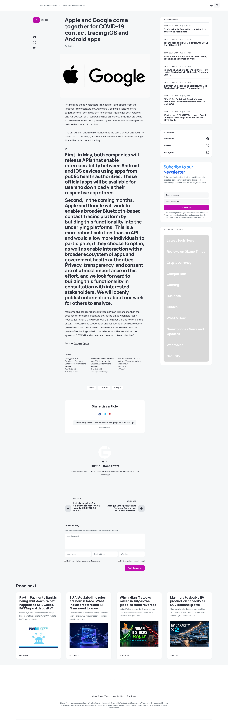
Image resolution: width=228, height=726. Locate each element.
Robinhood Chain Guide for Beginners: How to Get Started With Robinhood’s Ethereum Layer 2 (186, 72)
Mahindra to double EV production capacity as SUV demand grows (187, 601)
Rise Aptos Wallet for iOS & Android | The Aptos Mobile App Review (129, 361)
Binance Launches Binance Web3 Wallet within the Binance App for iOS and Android (102, 362)
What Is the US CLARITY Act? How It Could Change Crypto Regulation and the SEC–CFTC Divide (185, 117)
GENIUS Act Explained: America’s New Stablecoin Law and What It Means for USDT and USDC (186, 101)
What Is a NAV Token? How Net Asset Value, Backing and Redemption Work (185, 57)
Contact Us (118, 696)
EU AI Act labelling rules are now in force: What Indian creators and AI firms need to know (88, 602)
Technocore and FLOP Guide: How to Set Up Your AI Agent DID (186, 44)
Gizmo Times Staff (105, 466)
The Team (131, 696)
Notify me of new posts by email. (132, 561)
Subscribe (186, 207)
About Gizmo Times (101, 696)
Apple (86, 343)
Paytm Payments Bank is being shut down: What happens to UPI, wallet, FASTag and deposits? (38, 602)
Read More (24, 656)
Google (78, 343)
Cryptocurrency (171, 26)
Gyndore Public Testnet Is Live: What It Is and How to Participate (185, 30)
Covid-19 (104, 387)
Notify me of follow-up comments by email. (83, 561)
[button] (211, 5)
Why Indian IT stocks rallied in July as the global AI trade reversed (138, 601)
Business (44, 20)
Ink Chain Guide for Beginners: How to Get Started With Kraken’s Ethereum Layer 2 (185, 87)
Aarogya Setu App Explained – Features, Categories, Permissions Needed (75, 362)
